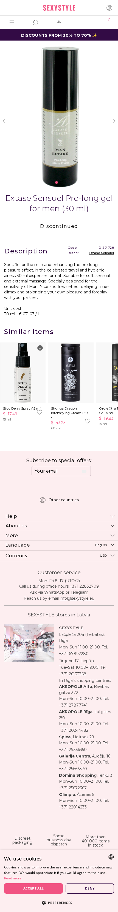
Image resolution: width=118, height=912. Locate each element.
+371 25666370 (73, 768)
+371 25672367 (73, 787)
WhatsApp (54, 592)
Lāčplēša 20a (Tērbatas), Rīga (82, 637)
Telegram (79, 592)
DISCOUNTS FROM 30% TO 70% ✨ (59, 35)
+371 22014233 (73, 807)
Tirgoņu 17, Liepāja (76, 660)
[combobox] (111, 857)
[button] (59, 902)
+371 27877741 (73, 705)
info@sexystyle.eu (77, 598)
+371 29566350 (73, 749)
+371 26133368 (72, 673)
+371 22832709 (84, 586)
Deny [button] (90, 888)
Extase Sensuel (101, 253)
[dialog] (59, 881)
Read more (13, 878)
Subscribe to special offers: (59, 461)
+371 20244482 (73, 730)
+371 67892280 (74, 653)
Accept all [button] (33, 888)
